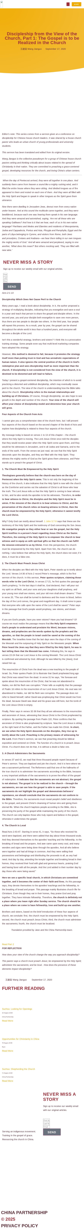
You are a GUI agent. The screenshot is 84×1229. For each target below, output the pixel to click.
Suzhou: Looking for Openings (17, 1009)
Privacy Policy (19, 1225)
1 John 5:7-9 (50, 521)
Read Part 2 (8, 944)
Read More (7, 1021)
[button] (68, 4)
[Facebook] (3, 1150)
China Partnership (24, 1212)
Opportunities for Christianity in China (20, 1039)
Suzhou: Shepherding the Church (18, 1069)
